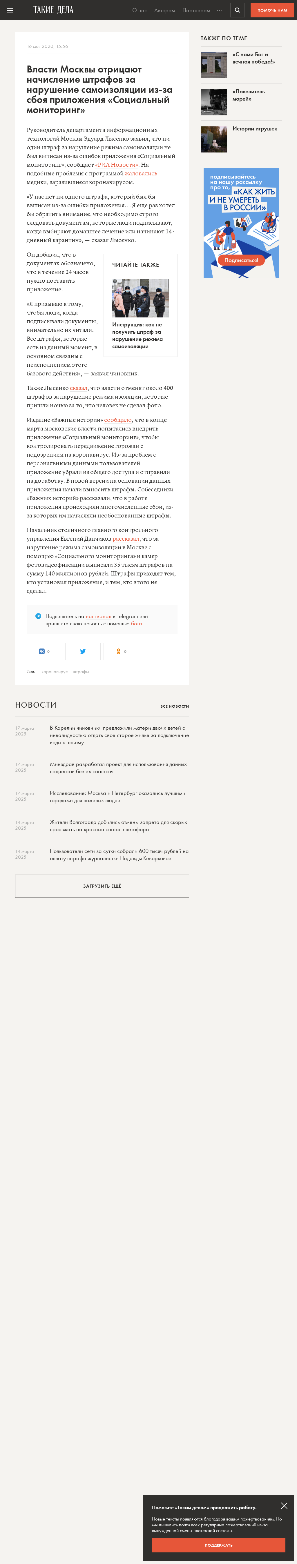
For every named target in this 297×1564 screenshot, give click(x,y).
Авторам (164, 10)
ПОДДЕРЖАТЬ (219, 1545)
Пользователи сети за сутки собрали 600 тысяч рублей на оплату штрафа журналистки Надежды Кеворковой (119, 854)
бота (136, 623)
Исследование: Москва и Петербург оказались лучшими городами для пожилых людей (117, 796)
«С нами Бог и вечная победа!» (254, 57)
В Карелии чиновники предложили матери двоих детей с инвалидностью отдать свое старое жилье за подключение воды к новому (119, 735)
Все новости (174, 706)
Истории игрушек (255, 128)
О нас (139, 10)
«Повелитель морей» (249, 95)
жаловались (141, 174)
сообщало (118, 420)
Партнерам (196, 10)
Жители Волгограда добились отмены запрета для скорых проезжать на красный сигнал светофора (118, 825)
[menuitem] (10, 10)
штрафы (81, 671)
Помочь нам (272, 10)
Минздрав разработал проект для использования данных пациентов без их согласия (118, 767)
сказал (78, 388)
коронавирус (54, 671)
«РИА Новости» (116, 165)
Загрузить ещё (102, 886)
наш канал (98, 616)
